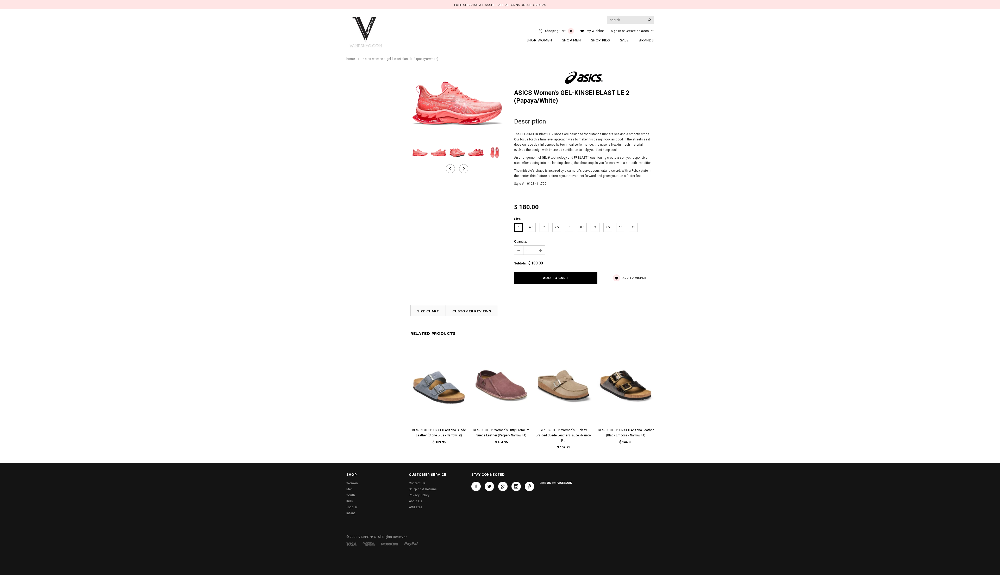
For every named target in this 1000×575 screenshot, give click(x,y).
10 (620, 227)
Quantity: (520, 241)
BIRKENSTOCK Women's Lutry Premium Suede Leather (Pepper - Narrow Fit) (501, 432)
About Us (415, 501)
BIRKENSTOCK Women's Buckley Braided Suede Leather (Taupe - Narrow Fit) (563, 435)
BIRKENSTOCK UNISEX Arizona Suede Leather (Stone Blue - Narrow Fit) (439, 432)
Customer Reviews (471, 311)
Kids (349, 501)
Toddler (352, 507)
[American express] (368, 544)
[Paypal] (411, 544)
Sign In (616, 31)
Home (350, 59)
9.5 (608, 227)
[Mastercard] (389, 544)
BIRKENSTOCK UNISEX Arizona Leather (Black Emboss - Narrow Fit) (626, 432)
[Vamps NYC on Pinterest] (529, 486)
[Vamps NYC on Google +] (503, 486)
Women (352, 483)
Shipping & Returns (423, 489)
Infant (350, 513)
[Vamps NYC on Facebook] (476, 486)
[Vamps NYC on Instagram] (516, 486)
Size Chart (428, 311)
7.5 (557, 227)
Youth (350, 495)
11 (633, 227)
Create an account (640, 31)
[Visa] (351, 544)
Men (349, 489)
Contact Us (417, 483)
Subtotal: (520, 263)
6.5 (531, 227)
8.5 (582, 227)
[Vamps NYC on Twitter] (489, 486)
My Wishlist (595, 31)
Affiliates (415, 507)
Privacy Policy (419, 495)
